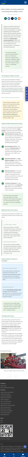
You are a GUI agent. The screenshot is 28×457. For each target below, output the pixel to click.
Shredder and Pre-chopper (6, 409)
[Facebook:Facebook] (26, 88)
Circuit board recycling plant (6, 395)
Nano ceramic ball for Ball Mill (6, 410)
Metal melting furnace (5, 414)
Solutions (3, 383)
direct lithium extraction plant (14, 289)
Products (3, 390)
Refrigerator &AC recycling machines (8, 405)
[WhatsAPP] (26, 96)
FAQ (1, 422)
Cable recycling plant (5, 399)
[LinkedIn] (26, 91)
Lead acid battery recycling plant (7, 392)
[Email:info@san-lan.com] (26, 99)
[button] (16, 377)
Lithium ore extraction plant (6, 401)
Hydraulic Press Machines (6, 397)
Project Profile (3, 385)
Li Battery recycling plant (5, 394)
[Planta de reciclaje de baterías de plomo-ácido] (13, 368)
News (2, 418)
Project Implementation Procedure (7, 387)
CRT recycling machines (5, 403)
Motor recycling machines (6, 407)
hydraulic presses (14, 148)
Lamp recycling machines (6, 412)
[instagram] (26, 94)
